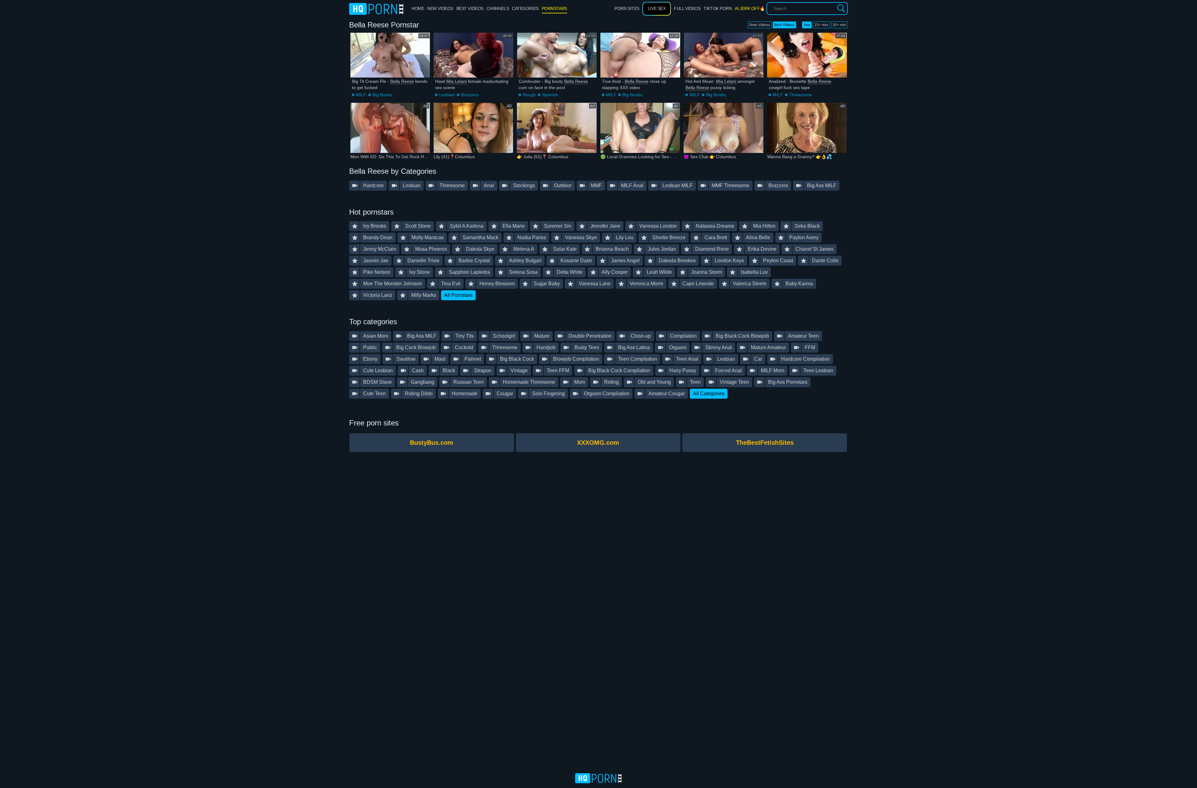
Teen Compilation (637, 359)
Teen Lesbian (818, 370)
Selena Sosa (523, 272)
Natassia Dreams (715, 226)
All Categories (708, 393)
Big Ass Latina (634, 347)
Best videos (469, 8)
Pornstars (554, 8)
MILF (361, 94)
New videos (440, 8)
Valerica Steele (750, 283)
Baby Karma (799, 283)
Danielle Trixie (423, 260)
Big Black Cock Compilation (619, 370)
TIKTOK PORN (718, 8)
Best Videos (784, 25)
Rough (529, 94)
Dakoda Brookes (677, 260)
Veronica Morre (646, 283)
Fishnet (472, 359)
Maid (440, 359)
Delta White (570, 272)
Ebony (370, 359)
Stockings (524, 185)
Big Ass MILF (821, 185)
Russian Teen (468, 382)
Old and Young (654, 382)
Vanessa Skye (581, 237)
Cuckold (464, 347)
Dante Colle (825, 260)
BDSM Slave (377, 382)
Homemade (465, 393)
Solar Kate (565, 249)
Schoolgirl (504, 336)
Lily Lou (624, 237)
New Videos (759, 25)
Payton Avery (804, 237)
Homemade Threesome (529, 382)
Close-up (641, 336)
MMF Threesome (730, 185)
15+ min (821, 25)
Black (449, 370)
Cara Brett (715, 237)
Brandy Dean (377, 237)
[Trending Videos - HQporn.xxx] (376, 8)
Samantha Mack (480, 237)
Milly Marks (423, 295)
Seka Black (807, 226)
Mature (542, 336)
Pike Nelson (376, 272)
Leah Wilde (659, 272)
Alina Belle (758, 237)
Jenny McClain (379, 249)
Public (370, 347)
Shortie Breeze (668, 237)
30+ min (839, 25)
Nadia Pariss (531, 237)
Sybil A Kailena (466, 226)
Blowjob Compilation (576, 359)
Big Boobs (382, 94)
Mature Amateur (768, 347)
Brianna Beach (612, 249)
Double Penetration (590, 336)
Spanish (550, 94)
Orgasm (677, 347)
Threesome (800, 94)
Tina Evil (450, 283)
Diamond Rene (712, 249)
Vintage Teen (734, 382)
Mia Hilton (764, 226)
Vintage (519, 370)
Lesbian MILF (677, 185)
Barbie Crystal (474, 260)
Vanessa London (658, 226)
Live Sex (657, 8)
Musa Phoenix (431, 249)
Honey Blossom (497, 283)
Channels (498, 8)
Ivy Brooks (374, 226)
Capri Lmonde (698, 283)
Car (758, 359)
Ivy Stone (419, 272)
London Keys (729, 260)
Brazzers (469, 94)
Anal (489, 185)
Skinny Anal (718, 347)
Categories (525, 8)
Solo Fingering (548, 393)
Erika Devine (762, 249)
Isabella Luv (754, 272)
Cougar (505, 393)
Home (417, 8)
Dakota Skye (480, 249)
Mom (579, 382)
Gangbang (422, 382)
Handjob (545, 347)
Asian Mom (375, 336)
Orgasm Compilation (606, 393)
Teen (695, 382)
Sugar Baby (547, 283)
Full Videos (687, 8)
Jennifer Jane (605, 226)
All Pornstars (458, 295)
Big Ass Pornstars (787, 382)
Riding (611, 382)
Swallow (406, 359)
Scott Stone (418, 226)
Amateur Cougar (666, 393)
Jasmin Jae (375, 260)
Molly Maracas (427, 237)
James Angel (625, 260)
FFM (810, 347)
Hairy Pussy (682, 370)
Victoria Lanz (377, 295)
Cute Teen (374, 393)
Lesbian (447, 94)
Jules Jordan (662, 249)
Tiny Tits (464, 336)
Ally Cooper (615, 272)
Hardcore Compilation (805, 359)
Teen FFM (558, 370)
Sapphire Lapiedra (469, 272)
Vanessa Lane (595, 283)
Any (807, 25)
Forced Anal (728, 370)
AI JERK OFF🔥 (750, 8)
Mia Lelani (456, 81)
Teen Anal (687, 359)
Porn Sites (626, 8)
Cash (418, 370)
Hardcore (373, 185)
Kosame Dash (576, 260)
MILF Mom (772, 370)
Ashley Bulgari (525, 260)
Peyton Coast (778, 260)
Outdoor (563, 185)
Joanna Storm (706, 272)
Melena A (523, 249)
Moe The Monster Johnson (392, 283)
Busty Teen (586, 347)
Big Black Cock (517, 359)
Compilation (683, 336)
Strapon (483, 370)
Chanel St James (815, 249)
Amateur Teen (803, 336)
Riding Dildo (419, 393)
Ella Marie (513, 226)
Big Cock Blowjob (416, 347)
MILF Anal (632, 185)
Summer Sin (557, 226)
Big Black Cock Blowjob (742, 336)
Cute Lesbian (378, 370)
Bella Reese (402, 81)
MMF (596, 185)
